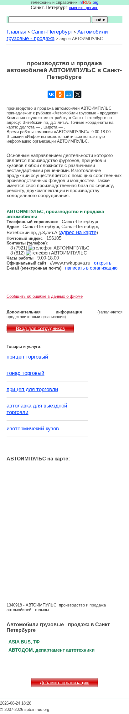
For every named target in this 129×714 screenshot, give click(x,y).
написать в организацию (91, 267)
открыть (102, 262)
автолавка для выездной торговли (37, 408)
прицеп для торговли (32, 389)
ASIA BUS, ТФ (24, 641)
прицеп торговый (27, 357)
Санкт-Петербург (51, 32)
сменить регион (83, 7)
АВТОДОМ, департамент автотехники (51, 650)
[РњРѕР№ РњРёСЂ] (69, 94)
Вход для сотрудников (40, 328)
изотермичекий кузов (33, 428)
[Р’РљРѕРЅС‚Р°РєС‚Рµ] (51, 94)
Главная (16, 32)
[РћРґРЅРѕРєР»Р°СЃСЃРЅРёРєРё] (60, 94)
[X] (77, 94)
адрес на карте (78, 232)
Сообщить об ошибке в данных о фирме (45, 296)
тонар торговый (25, 373)
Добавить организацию (64, 682)
